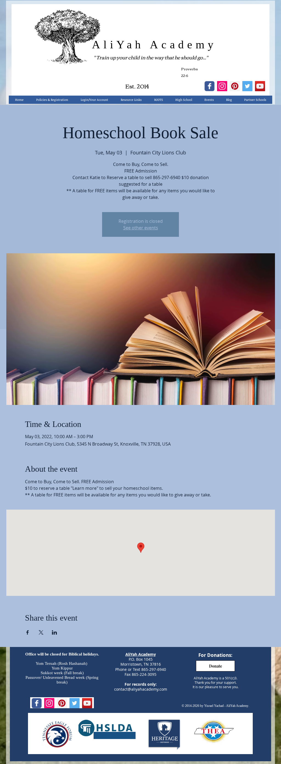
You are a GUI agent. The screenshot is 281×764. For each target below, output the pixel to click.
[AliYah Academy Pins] (235, 86)
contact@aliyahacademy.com (140, 689)
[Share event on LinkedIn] (54, 632)
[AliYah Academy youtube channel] (260, 86)
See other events (140, 228)
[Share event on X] (41, 632)
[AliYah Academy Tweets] (247, 86)
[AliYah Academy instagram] (222, 86)
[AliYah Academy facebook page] (209, 86)
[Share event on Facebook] (27, 632)
